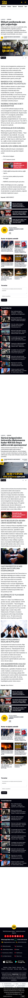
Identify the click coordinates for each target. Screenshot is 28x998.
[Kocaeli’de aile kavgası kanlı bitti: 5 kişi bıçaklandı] (21, 272)
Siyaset (15, 6)
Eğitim (20, 969)
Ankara (25, 969)
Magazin (3, 969)
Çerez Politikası (21, 985)
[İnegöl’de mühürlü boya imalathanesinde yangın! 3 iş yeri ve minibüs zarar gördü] (7, 258)
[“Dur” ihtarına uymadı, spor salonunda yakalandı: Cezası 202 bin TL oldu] (7, 272)
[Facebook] (5, 936)
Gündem (3, 6)
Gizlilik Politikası (7, 983)
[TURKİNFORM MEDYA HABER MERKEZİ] (4, 230)
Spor (26, 6)
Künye (16, 983)
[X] (8, 936)
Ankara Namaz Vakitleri (8, 949)
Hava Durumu (19, 946)
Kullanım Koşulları (9, 987)
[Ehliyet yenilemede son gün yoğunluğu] (14, 48)
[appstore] (8, 962)
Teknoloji (16, 969)
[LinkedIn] (13, 936)
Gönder (4, 300)
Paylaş (4, 57)
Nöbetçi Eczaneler (7, 946)
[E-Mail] (10, 233)
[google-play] (20, 962)
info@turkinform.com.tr (9, 942)
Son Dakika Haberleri (6, 956)
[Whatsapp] (22, 936)
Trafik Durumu (19, 952)
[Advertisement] (14, 390)
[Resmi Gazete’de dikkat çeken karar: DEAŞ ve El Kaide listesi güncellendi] (7, 244)
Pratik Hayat (10, 969)
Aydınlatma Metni (21, 987)
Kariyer (17, 949)
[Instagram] (10, 936)
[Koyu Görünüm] (22, 2)
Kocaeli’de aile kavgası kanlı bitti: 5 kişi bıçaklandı (20, 277)
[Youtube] (18, 936)
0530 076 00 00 (22, 939)
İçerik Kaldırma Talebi (9, 985)
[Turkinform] (4, 2)
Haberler (3, 19)
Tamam (22, 996)
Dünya (9, 6)
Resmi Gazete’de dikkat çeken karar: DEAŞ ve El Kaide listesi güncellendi (7, 250)
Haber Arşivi (19, 956)
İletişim (24, 983)
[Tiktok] (20, 936)
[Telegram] (15, 936)
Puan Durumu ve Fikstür (7, 952)
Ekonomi (20, 6)
